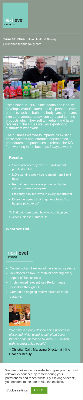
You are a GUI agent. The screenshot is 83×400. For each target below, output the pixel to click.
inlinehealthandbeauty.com (23, 44)
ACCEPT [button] (39, 390)
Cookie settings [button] (17, 390)
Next (71, 52)
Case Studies (14, 39)
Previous (51, 52)
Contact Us (39, 217)
